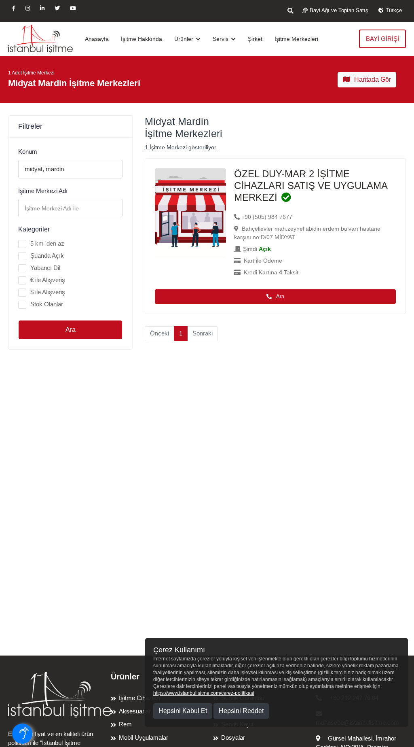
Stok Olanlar (46, 304)
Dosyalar (233, 737)
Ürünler (184, 39)
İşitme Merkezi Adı (43, 190)
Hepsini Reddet (241, 710)
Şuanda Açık (47, 255)
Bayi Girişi (382, 38)
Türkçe (394, 10)
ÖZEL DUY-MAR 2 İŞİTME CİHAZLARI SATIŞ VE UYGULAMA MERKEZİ (310, 185)
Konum (27, 151)
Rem (125, 724)
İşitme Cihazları (139, 697)
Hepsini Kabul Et (182, 710)
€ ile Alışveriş (47, 279)
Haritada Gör (372, 79)
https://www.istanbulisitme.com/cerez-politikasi (203, 693)
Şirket (255, 39)
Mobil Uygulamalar (143, 737)
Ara (70, 329)
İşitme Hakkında (141, 39)
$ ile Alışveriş (47, 292)
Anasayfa (97, 39)
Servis (221, 39)
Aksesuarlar (135, 711)
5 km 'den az (47, 243)
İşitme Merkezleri (296, 39)
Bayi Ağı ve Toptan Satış (339, 10)
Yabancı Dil (45, 267)
